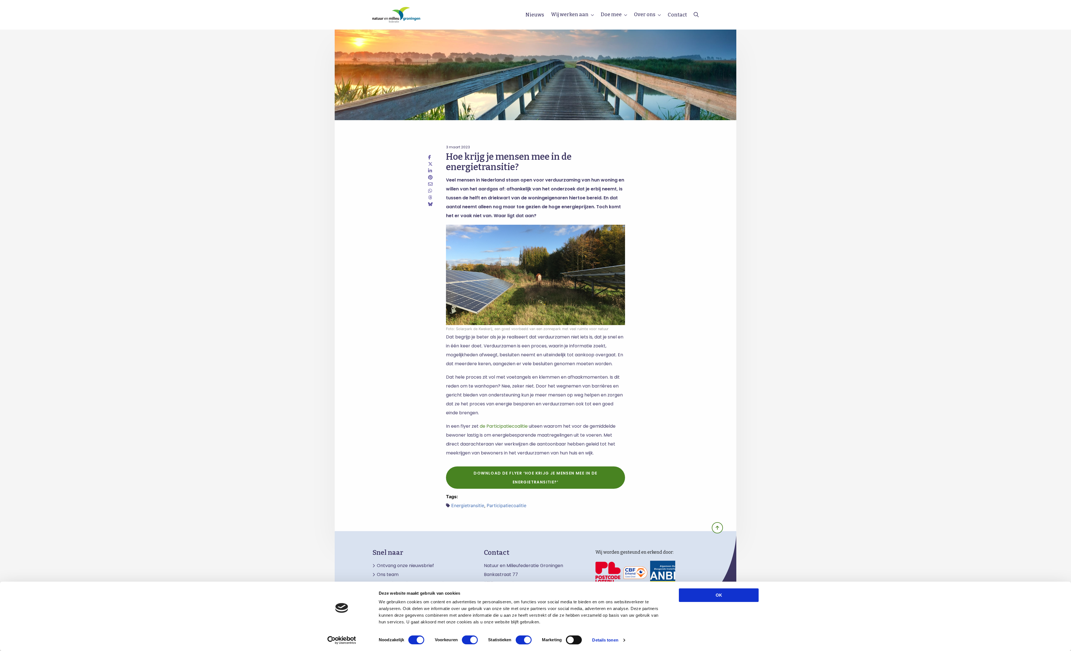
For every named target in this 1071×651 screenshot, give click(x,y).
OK (719, 595)
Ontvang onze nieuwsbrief (405, 565)
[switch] (470, 639)
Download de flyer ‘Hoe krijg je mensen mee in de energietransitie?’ (535, 477)
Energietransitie (467, 505)
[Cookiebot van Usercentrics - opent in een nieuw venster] (341, 640)
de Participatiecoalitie (504, 426)
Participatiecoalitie (506, 505)
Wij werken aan (569, 14)
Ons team (388, 574)
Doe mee (611, 14)
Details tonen (605, 640)
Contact (677, 15)
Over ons (644, 14)
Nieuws (534, 15)
